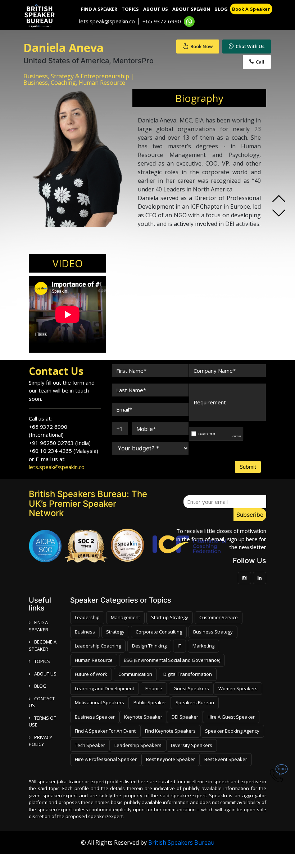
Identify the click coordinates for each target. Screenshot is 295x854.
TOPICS (42, 661)
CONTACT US (42, 702)
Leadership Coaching (98, 645)
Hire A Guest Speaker (231, 717)
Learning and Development (104, 688)
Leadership (87, 617)
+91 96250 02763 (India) (60, 442)
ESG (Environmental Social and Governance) (172, 660)
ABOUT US (45, 673)
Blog (221, 9)
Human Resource (94, 660)
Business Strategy (213, 631)
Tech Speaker (90, 745)
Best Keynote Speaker (170, 759)
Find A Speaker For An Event (105, 731)
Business (85, 631)
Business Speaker (95, 717)
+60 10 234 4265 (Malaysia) (63, 450)
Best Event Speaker (225, 759)
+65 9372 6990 (161, 21)
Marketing (203, 645)
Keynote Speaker (143, 717)
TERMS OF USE (42, 721)
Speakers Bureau (195, 702)
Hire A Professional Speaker (106, 759)
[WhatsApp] (189, 21)
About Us (155, 9)
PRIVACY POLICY (40, 741)
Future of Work (91, 674)
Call (260, 62)
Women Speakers (238, 688)
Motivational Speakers (99, 702)
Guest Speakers (191, 688)
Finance (153, 688)
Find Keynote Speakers (170, 731)
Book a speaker (251, 9)
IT (179, 645)
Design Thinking (149, 645)
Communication (135, 674)
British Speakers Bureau (181, 842)
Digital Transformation (187, 674)
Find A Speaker (99, 9)
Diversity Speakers (191, 745)
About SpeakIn (191, 9)
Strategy (115, 631)
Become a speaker (42, 645)
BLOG (40, 686)
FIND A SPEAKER (38, 626)
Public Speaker (149, 702)
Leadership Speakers (138, 745)
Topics (130, 9)
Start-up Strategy (169, 617)
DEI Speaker (185, 717)
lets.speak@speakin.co (107, 21)
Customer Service (218, 617)
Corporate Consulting (159, 631)
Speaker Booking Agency (232, 731)
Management (125, 617)
